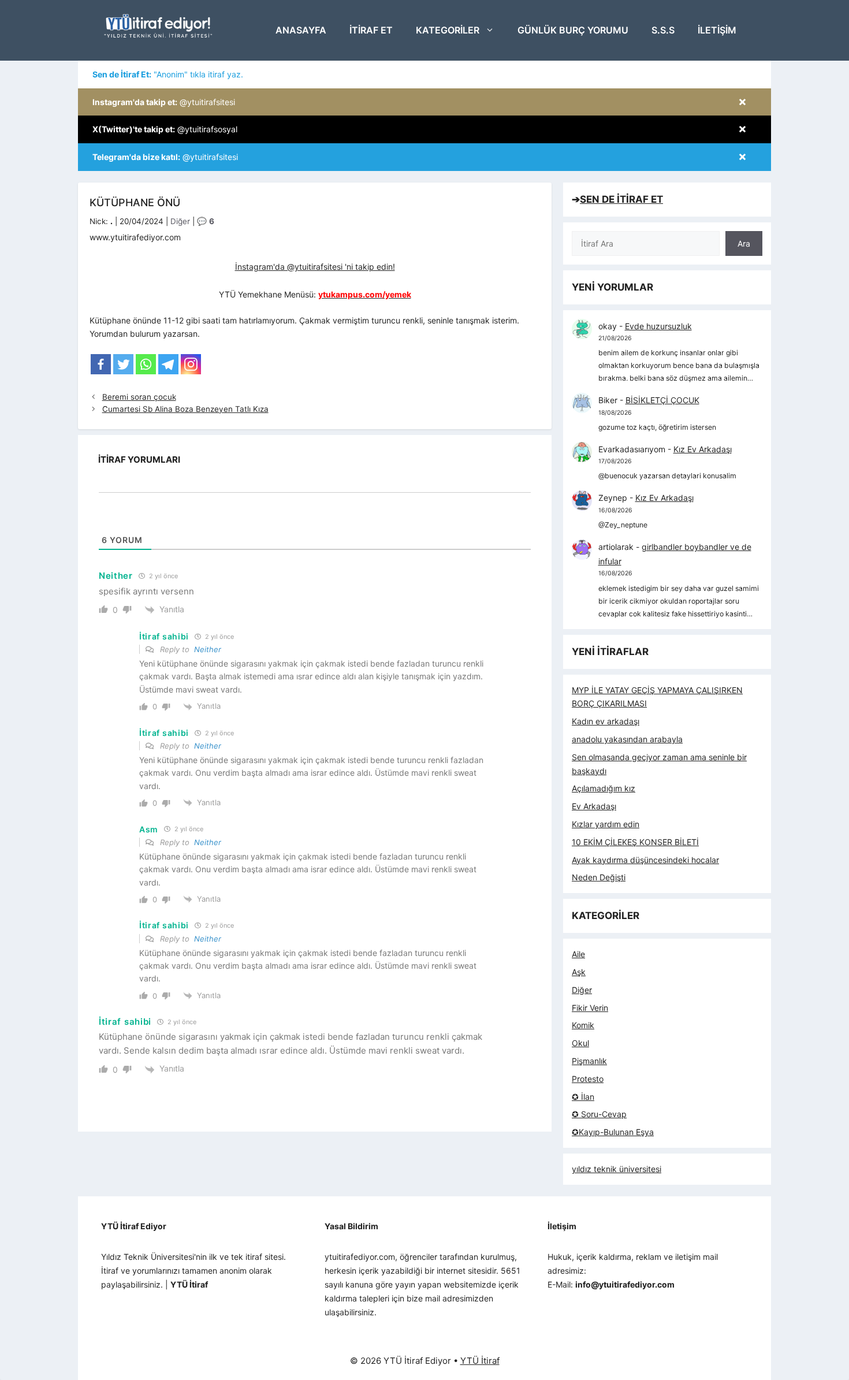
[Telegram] (168, 364)
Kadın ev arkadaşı (605, 721)
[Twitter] (123, 364)
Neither (207, 649)
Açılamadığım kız (603, 788)
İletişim (717, 30)
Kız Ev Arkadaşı (702, 449)
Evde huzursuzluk (658, 326)
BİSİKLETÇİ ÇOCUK (662, 400)
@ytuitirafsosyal (164, 129)
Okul (580, 1043)
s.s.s (663, 30)
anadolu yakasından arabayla (627, 739)
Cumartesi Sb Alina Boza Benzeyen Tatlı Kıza (185, 409)
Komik (583, 1025)
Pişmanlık (589, 1061)
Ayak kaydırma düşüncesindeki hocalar (645, 860)
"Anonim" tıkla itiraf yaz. (167, 74)
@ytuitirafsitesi (163, 102)
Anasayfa (300, 30)
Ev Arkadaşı (594, 806)
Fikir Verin (590, 1008)
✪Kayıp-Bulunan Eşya (613, 1132)
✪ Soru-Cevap (599, 1114)
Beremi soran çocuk (139, 396)
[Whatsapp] (146, 364)
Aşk (579, 972)
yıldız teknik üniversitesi (616, 1169)
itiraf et (371, 30)
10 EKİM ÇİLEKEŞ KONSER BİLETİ (635, 842)
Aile (578, 954)
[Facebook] (101, 364)
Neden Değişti (598, 877)
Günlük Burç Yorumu (572, 30)
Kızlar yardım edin (605, 824)
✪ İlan (583, 1097)
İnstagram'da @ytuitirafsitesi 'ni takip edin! (315, 266)
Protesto (588, 1079)
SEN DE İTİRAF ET (621, 199)
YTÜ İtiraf (480, 1360)
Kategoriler (447, 30)
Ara (744, 243)
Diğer (180, 221)
